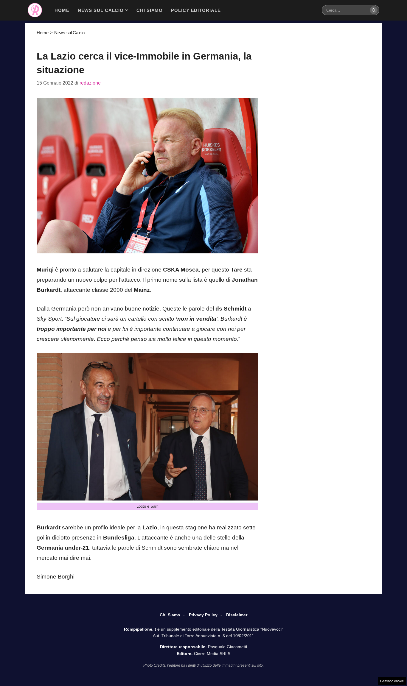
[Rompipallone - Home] (35, 10)
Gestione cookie (392, 681)
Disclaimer (236, 614)
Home (43, 32)
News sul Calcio (69, 32)
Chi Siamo (170, 614)
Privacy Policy (203, 614)
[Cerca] (374, 10)
